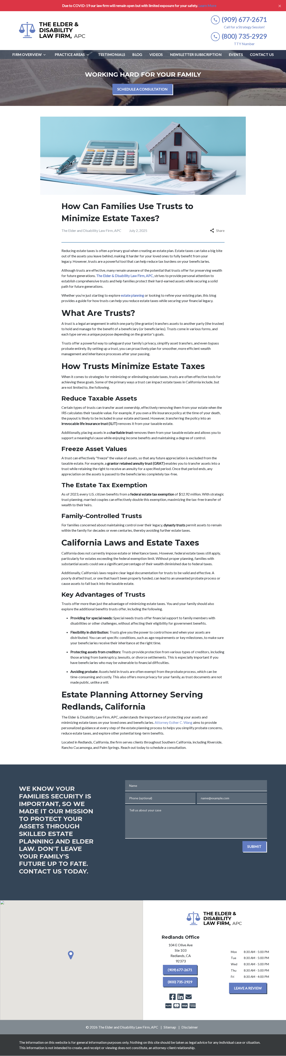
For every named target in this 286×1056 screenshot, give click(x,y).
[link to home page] (52, 30)
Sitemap (170, 1027)
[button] (71, 955)
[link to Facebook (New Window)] (172, 996)
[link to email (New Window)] (188, 996)
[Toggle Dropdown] (45, 54)
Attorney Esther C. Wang (173, 722)
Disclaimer (189, 1027)
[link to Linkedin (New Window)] (180, 996)
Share (220, 230)
